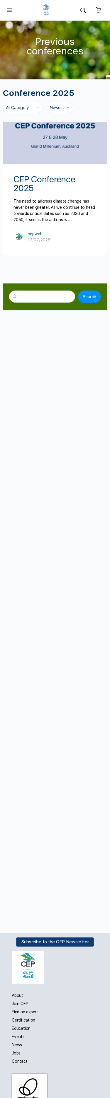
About (17, 995)
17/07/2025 (39, 240)
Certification (23, 1020)
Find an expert (25, 1011)
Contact (20, 1061)
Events (18, 1036)
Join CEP (20, 1003)
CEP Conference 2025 (44, 183)
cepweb (35, 233)
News (17, 1044)
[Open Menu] (9, 9)
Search (89, 296)
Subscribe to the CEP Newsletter (55, 942)
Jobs (16, 1053)
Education (21, 1028)
